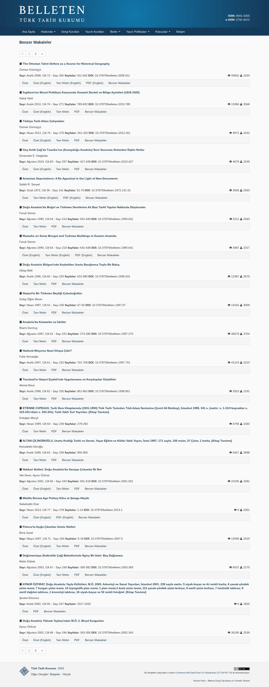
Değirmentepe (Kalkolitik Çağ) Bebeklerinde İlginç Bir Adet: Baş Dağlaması (72, 555)
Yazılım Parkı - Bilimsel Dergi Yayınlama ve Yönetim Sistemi (221, 681)
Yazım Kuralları (94, 31)
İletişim (180, 31)
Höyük (67, 674)
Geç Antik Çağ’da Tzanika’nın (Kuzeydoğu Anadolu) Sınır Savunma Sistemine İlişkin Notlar (83, 149)
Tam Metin (62, 111)
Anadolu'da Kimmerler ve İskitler (44, 322)
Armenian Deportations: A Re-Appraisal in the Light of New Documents (70, 178)
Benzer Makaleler (119, 83)
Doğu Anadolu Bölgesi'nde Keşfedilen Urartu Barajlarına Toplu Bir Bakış (71, 264)
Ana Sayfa (28, 31)
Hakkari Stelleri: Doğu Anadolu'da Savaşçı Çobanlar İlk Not (62, 469)
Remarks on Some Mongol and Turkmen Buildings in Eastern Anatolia (69, 235)
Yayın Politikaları (136, 31)
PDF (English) (94, 83)
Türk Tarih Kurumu (43, 668)
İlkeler (114, 31)
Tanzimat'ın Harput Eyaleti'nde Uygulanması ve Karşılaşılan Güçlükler (69, 379)
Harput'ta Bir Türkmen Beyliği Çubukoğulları (52, 293)
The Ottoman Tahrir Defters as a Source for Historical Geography (66, 63)
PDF (77, 111)
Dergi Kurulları (70, 31)
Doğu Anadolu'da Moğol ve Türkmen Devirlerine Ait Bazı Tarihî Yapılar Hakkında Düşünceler (84, 207)
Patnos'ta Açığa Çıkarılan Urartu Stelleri (48, 526)
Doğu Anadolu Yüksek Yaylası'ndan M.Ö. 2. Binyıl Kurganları (63, 620)
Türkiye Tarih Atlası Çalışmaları (43, 121)
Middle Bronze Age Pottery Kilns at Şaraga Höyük (55, 498)
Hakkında (47, 31)
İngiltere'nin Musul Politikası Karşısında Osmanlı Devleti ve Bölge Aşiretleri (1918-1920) (81, 92)
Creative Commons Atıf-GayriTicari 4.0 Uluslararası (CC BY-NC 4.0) (199, 672)
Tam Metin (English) (68, 83)
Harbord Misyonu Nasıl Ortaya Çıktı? (47, 350)
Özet (25, 83)
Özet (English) (42, 83)
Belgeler (55, 674)
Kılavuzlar (161, 31)
